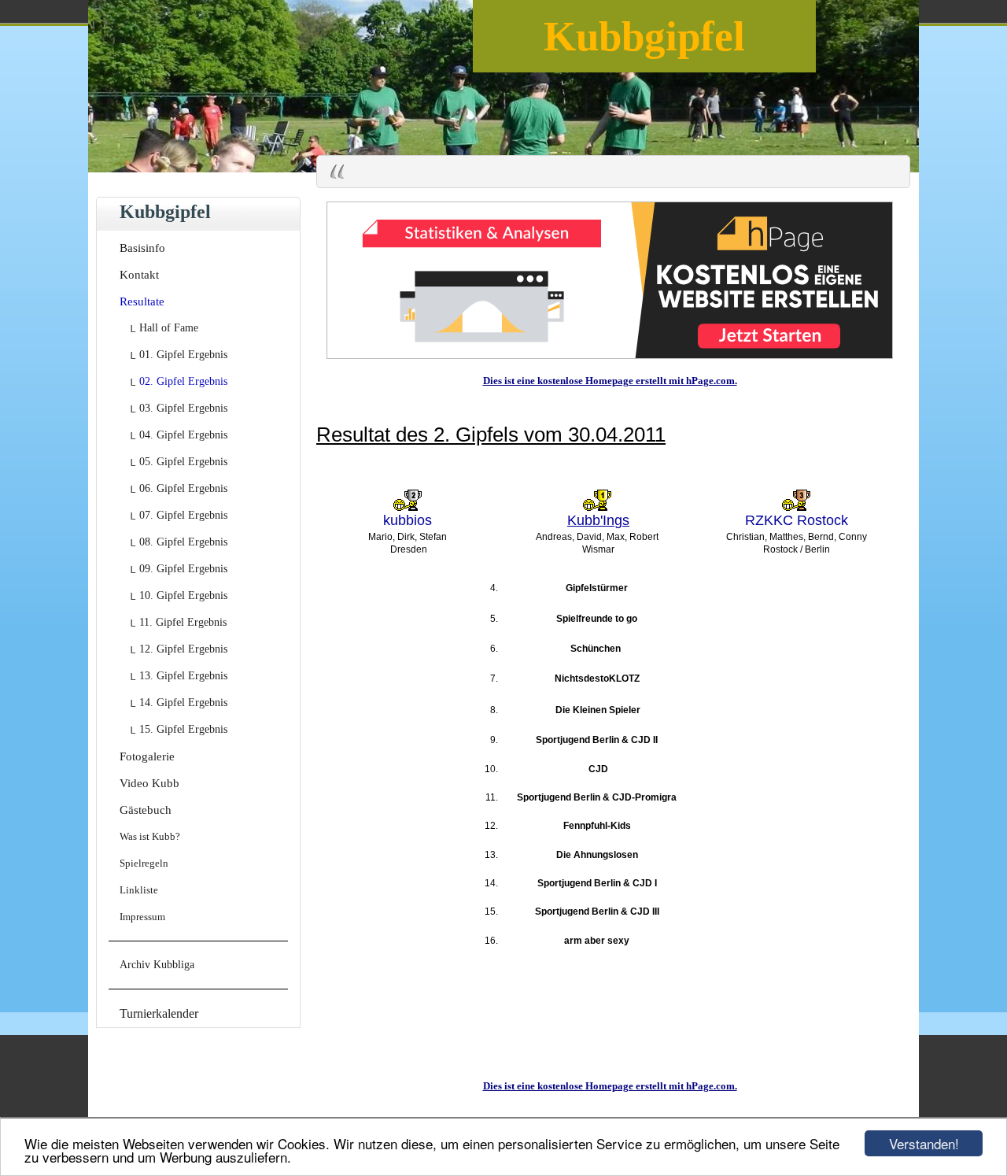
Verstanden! (924, 1143)
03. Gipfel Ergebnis (183, 408)
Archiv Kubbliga (157, 965)
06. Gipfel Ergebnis (183, 488)
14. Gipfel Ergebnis (183, 702)
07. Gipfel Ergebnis (183, 515)
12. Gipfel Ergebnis (183, 649)
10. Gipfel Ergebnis (183, 595)
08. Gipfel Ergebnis (183, 542)
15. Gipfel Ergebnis (183, 729)
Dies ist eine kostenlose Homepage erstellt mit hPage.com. (610, 380)
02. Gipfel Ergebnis (183, 381)
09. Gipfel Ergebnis (183, 569)
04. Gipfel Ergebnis (183, 435)
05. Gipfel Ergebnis (183, 462)
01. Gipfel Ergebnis (183, 355)
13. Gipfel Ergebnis (183, 676)
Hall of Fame (168, 328)
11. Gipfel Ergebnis (183, 622)
